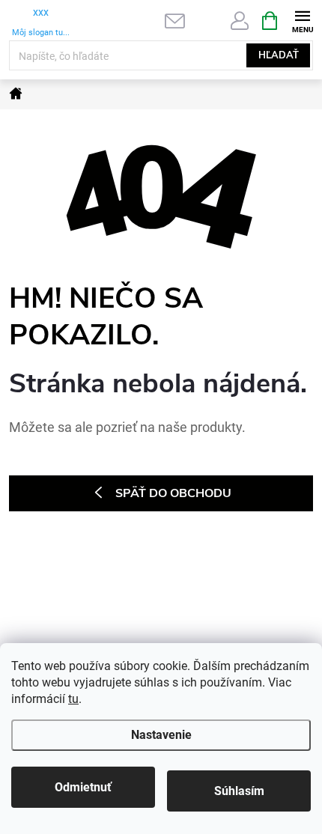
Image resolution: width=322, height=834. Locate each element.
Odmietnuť (83, 787)
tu (73, 699)
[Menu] (302, 20)
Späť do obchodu (173, 493)
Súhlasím (239, 791)
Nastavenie (161, 735)
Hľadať (278, 55)
